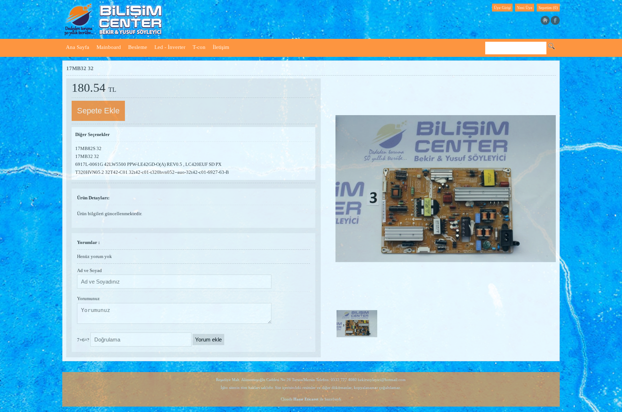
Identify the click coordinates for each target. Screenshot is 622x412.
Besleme (137, 47)
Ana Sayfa (77, 47)
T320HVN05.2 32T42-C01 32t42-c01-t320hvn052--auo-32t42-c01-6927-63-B (152, 172)
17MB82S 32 (88, 148)
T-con (199, 47)
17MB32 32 (87, 156)
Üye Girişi (502, 7)
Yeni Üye (524, 7)
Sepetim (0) (548, 7)
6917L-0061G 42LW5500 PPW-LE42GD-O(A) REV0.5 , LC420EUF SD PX (148, 164)
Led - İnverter (169, 47)
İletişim (221, 47)
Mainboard (108, 47)
